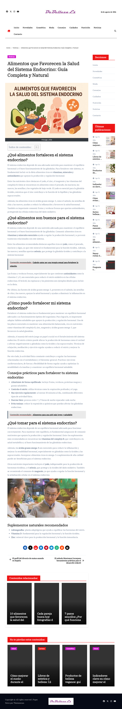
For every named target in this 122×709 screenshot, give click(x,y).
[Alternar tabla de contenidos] (35, 147)
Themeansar (19, 703)
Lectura (42, 648)
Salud (14, 648)
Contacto (18, 34)
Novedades (28, 27)
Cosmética (41, 27)
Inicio (16, 27)
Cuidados (73, 27)
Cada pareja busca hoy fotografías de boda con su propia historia (46, 620)
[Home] (9, 31)
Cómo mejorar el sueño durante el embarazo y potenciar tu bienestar (19, 683)
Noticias (97, 27)
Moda (51, 27)
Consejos (62, 27)
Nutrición (85, 27)
